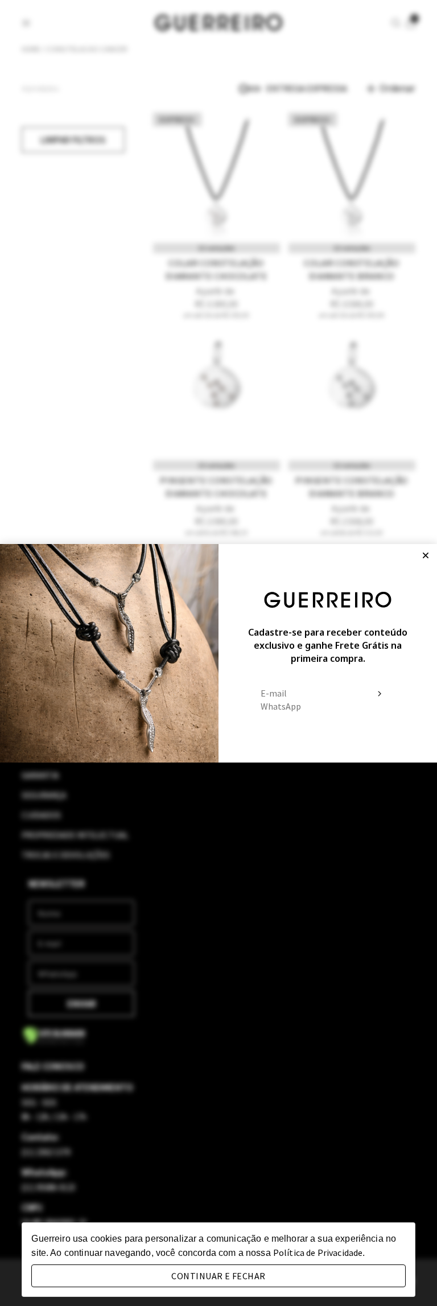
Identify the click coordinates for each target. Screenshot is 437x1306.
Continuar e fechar (218, 1276)
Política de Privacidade (317, 1252)
